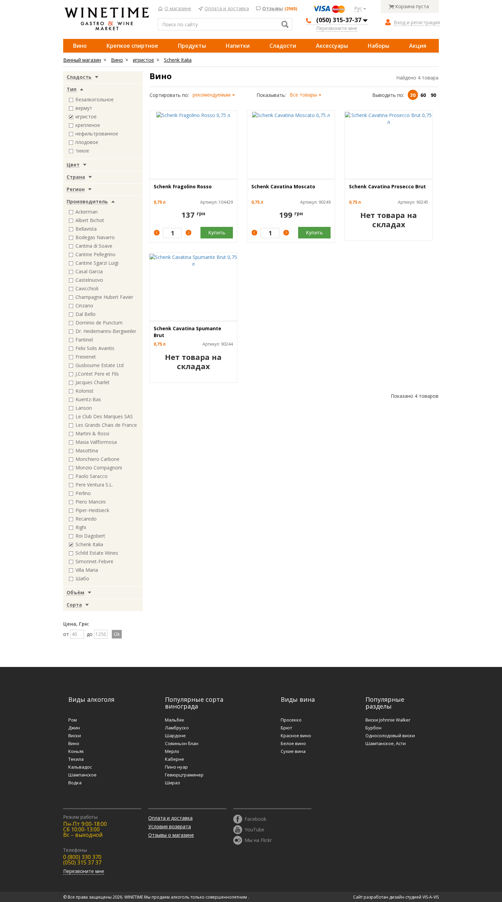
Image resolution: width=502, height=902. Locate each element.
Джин (74, 728)
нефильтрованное (96, 133)
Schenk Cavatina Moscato (283, 186)
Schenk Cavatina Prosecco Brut (387, 186)
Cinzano (84, 305)
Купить (216, 232)
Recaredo (86, 518)
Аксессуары (332, 45)
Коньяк (76, 751)
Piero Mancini (90, 501)
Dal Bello (85, 314)
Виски (74, 735)
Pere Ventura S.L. (94, 484)
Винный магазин (82, 60)
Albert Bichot (89, 220)
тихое (82, 150)
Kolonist (84, 391)
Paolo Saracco (91, 476)
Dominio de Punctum (99, 322)
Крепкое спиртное (132, 45)
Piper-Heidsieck (92, 510)
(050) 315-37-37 (338, 20)
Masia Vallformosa (96, 442)
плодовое (86, 142)
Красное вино (296, 735)
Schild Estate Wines (96, 553)
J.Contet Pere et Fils (97, 373)
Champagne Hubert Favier (104, 297)
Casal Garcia (89, 271)
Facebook (255, 818)
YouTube (254, 829)
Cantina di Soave (93, 246)
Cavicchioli (86, 288)
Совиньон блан (181, 743)
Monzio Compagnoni (98, 467)
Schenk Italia (178, 60)
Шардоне (175, 735)
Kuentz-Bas (88, 399)
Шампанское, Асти (385, 743)
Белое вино (293, 743)
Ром (72, 720)
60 (423, 95)
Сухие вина (293, 751)
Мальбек (174, 720)
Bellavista (86, 229)
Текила (76, 759)
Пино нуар (176, 767)
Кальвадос (80, 767)
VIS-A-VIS (430, 897)
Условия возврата (169, 826)
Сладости (282, 45)
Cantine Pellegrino (95, 254)
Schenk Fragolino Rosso (183, 186)
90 (433, 95)
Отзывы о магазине (171, 835)
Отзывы (272, 8)
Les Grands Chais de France (106, 425)
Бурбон (373, 728)
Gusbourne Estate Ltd (99, 365)
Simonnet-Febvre (94, 561)
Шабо (82, 578)
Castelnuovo (89, 280)
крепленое (87, 125)
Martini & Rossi (92, 433)
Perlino (83, 493)
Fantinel (84, 339)
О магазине (178, 8)
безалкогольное (94, 99)
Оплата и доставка (227, 8)
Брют (286, 728)
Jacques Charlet (92, 382)
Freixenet (85, 356)
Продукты (192, 45)
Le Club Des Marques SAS (104, 416)
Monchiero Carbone (97, 459)
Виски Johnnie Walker (387, 720)
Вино (80, 45)
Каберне (174, 759)
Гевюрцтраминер (184, 775)
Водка (75, 783)
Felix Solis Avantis (94, 348)
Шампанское (82, 775)
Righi (80, 527)
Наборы (378, 45)
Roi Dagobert (90, 536)
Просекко (291, 720)
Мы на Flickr (258, 840)
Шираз (172, 783)
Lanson (83, 408)
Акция (417, 45)
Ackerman (86, 211)
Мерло (172, 751)
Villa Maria (86, 570)
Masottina (86, 450)
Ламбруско (177, 728)
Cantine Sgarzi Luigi (96, 263)
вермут (83, 108)
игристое (143, 60)
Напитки (238, 45)
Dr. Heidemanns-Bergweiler (105, 331)
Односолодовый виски (390, 735)
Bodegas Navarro (95, 237)
